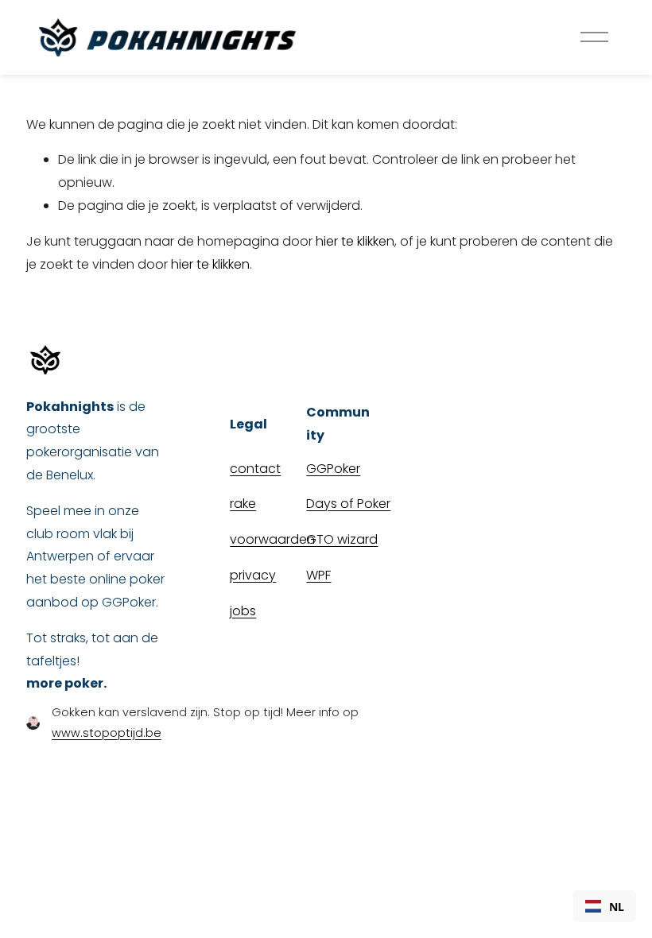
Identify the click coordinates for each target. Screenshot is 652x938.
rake (243, 503)
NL (616, 906)
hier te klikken (355, 241)
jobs (243, 611)
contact (255, 468)
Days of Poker (348, 503)
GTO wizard (342, 539)
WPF (318, 575)
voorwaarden (272, 539)
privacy (253, 575)
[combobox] (604, 906)
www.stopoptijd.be (106, 733)
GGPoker (333, 468)
